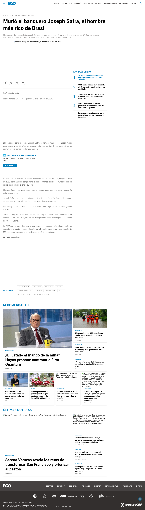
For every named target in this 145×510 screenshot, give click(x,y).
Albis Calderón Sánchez (90, 403)
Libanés (39, 291)
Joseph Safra (23, 287)
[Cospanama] (63, 498)
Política (98, 3)
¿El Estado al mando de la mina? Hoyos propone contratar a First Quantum (90, 78)
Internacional (24, 295)
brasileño (50, 291)
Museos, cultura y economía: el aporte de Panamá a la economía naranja (88, 454)
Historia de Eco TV (28, 502)
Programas (123, 3)
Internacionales (110, 3)
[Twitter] (11, 83)
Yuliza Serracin (12, 93)
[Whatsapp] (17, 83)
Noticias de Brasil (41, 295)
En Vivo (134, 3)
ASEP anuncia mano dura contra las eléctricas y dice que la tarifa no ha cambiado (92, 87)
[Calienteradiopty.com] (91, 498)
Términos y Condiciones (11, 502)
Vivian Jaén (8, 368)
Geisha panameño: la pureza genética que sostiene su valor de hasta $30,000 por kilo (91, 106)
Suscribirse (10, 165)
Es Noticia (66, 3)
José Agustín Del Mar (80, 459)
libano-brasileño (25, 291)
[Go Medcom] (72, 498)
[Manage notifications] (140, 499)
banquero (37, 287)
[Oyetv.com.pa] (53, 498)
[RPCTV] (44, 498)
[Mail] (23, 83)
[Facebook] (5, 83)
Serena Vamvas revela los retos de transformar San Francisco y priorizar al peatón (67, 395)
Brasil (59, 287)
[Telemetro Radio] (100, 498)
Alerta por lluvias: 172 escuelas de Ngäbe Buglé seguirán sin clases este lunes (89, 335)
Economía (77, 3)
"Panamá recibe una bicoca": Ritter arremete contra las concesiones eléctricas (91, 96)
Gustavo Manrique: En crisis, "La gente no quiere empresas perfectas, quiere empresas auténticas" (94, 396)
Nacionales (88, 3)
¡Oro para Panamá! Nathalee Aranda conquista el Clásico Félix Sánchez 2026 (89, 364)
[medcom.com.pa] (110, 498)
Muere (61, 291)
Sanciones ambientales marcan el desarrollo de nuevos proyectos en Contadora (91, 115)
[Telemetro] (35, 498)
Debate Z (57, 3)
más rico (49, 287)
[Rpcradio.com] (82, 498)
